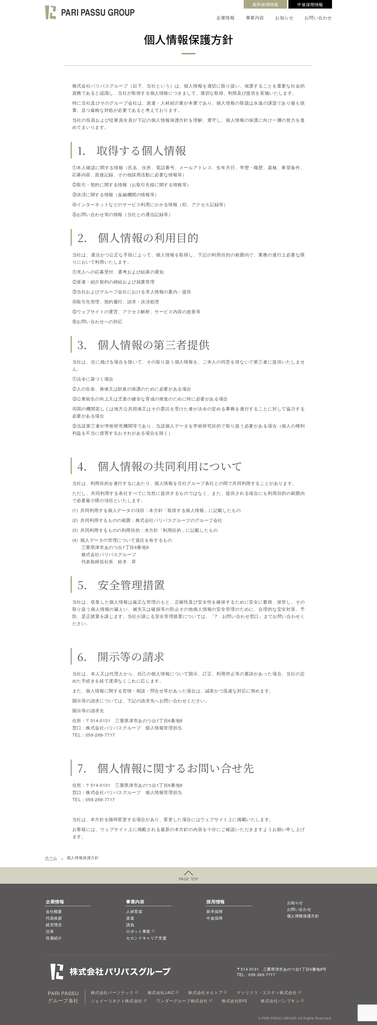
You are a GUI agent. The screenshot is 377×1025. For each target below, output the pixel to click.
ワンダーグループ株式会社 (182, 1000)
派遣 (130, 918)
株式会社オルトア (205, 992)
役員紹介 (54, 938)
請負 (130, 924)
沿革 (50, 931)
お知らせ (284, 17)
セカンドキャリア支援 (146, 938)
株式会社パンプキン (280, 1000)
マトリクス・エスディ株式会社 (267, 992)
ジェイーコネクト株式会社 (116, 1000)
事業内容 (255, 17)
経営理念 (54, 924)
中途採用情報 (310, 4)
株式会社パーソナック (112, 992)
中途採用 (214, 918)
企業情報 (225, 17)
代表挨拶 (54, 918)
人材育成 (134, 911)
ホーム (51, 857)
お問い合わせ (318, 17)
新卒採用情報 (265, 4)
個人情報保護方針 (303, 915)
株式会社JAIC (161, 992)
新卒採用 (214, 911)
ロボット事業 (138, 931)
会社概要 (54, 911)
